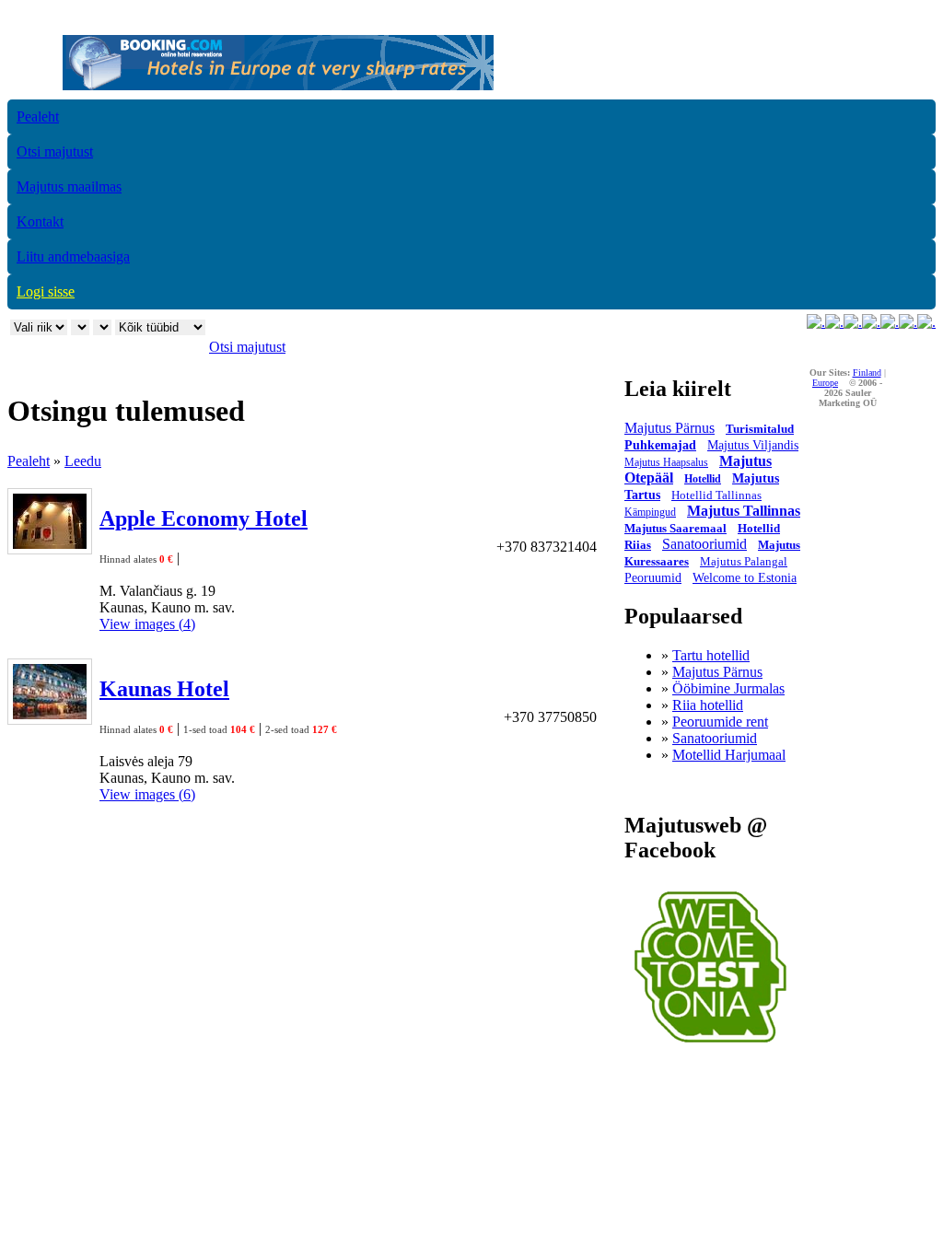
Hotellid (702, 478)
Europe (825, 383)
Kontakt (40, 221)
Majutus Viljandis (752, 445)
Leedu (82, 461)
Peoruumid (652, 578)
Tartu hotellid (711, 655)
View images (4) (147, 624)
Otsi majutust (55, 151)
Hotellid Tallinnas (716, 495)
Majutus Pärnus (669, 428)
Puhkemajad (660, 445)
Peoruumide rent (720, 721)
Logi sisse (46, 291)
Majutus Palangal (743, 561)
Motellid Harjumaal (729, 755)
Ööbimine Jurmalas (728, 688)
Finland (867, 372)
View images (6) (147, 794)
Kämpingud (650, 512)
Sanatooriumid (704, 544)
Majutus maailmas (69, 186)
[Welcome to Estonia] (710, 1047)
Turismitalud (760, 429)
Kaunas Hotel (164, 689)
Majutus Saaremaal (675, 528)
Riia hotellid (707, 705)
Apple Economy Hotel (203, 518)
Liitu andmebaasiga (73, 256)
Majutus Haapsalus (666, 462)
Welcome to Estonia (745, 578)
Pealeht (38, 116)
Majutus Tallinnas (743, 510)
